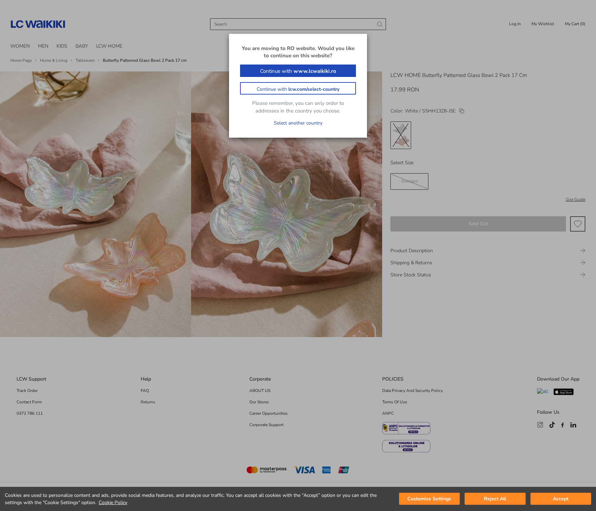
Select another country (298, 123)
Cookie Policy (113, 502)
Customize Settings (429, 499)
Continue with (298, 71)
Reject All (495, 499)
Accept (560, 499)
